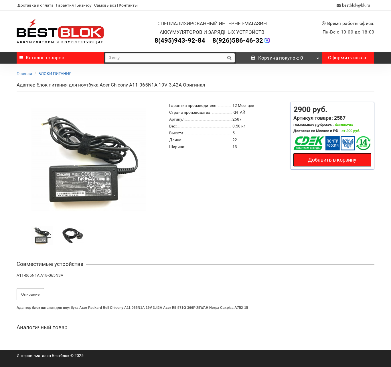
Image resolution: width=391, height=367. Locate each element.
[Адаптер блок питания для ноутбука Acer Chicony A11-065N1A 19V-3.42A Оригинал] (42, 235)
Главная (24, 73)
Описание (30, 294)
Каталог (45, 57)
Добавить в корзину (332, 160)
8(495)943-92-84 (180, 40)
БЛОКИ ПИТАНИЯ (55, 73)
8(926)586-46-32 (237, 40)
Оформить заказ (347, 57)
